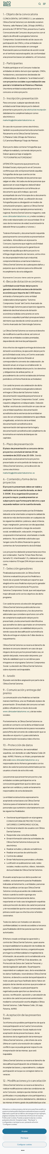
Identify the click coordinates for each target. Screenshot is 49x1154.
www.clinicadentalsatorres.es (16, 216)
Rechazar (24, 1138)
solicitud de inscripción (36, 109)
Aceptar (25, 1131)
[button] (44, 4)
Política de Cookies (9, 1118)
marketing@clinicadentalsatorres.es (19, 120)
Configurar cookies (24, 1145)
